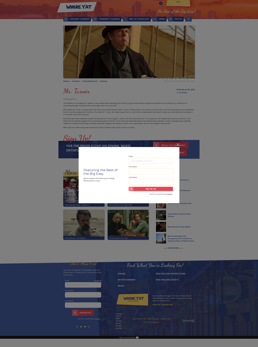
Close (177, 145)
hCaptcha (169, 194)
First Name (133, 167)
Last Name (133, 177)
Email (131, 156)
